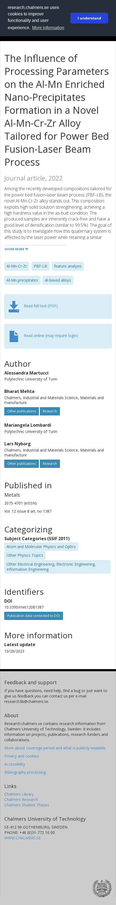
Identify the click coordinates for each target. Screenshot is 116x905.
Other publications (21, 411)
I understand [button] (89, 18)
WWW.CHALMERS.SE (22, 837)
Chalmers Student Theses (26, 804)
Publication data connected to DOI (33, 615)
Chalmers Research (21, 799)
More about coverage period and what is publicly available (54, 747)
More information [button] (48, 27)
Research (50, 411)
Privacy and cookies (21, 756)
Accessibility (14, 764)
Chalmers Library (19, 794)
